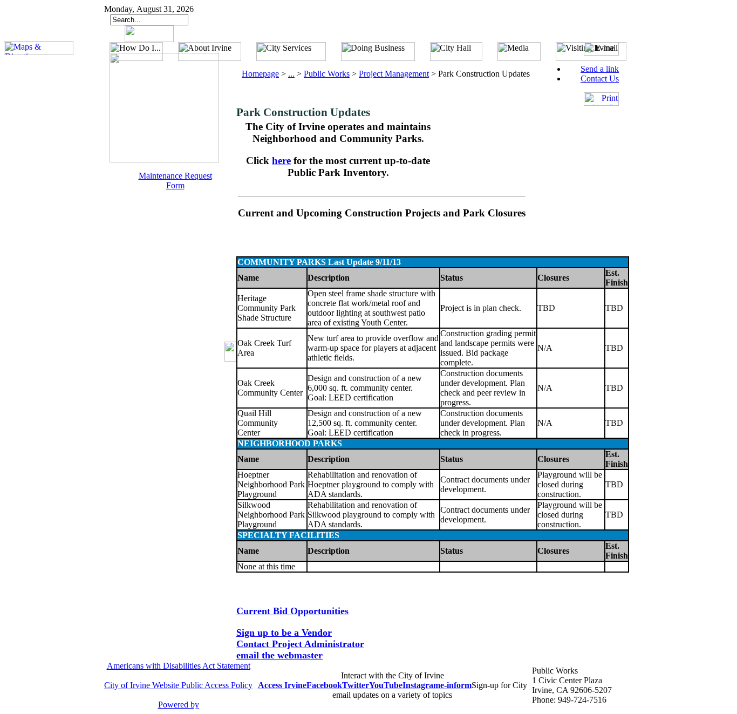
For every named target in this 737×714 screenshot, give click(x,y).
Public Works (327, 73)
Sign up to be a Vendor (284, 632)
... (291, 73)
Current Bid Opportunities (292, 611)
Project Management (394, 73)
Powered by (178, 704)
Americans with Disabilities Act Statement (178, 665)
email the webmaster (279, 655)
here (281, 160)
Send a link (600, 68)
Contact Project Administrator (300, 643)
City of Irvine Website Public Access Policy (178, 685)
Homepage (260, 73)
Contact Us (600, 78)
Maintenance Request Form (175, 180)
